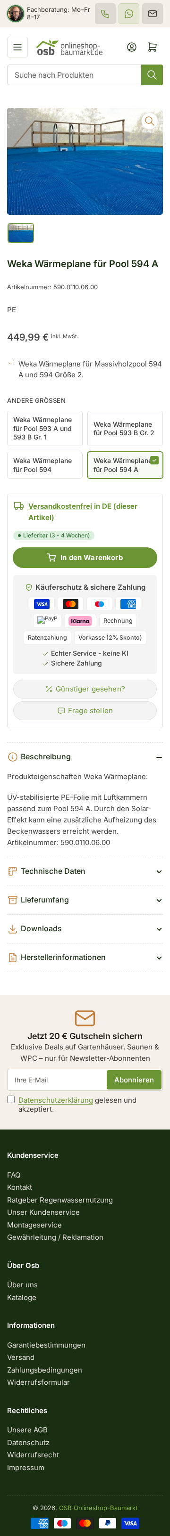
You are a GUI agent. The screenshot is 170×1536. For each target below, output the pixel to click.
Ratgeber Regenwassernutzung (60, 1199)
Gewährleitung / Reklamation (55, 1237)
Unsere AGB (27, 1429)
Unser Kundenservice (43, 1212)
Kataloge (21, 1297)
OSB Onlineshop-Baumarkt (98, 1508)
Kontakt (19, 1187)
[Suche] (152, 75)
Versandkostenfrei (60, 506)
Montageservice (34, 1224)
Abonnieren (134, 1079)
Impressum (25, 1467)
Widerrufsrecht (33, 1454)
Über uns (22, 1284)
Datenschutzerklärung (55, 1100)
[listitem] (105, 13)
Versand (20, 1357)
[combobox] (85, 75)
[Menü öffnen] (17, 47)
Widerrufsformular (38, 1382)
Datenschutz (28, 1442)
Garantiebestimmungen (46, 1345)
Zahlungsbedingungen (44, 1369)
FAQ (13, 1174)
